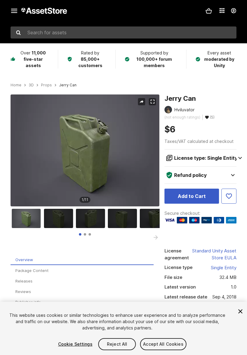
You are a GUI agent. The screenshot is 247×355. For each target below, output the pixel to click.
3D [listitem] (31, 85)
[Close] (240, 311)
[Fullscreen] (152, 101)
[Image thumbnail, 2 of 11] (60, 218)
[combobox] (123, 32)
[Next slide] (156, 237)
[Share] (141, 101)
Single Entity (223, 267)
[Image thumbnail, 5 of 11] (156, 218)
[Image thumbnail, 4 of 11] (124, 218)
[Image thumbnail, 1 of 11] (27, 218)
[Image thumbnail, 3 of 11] (92, 218)
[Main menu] (14, 11)
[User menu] (233, 11)
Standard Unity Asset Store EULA (214, 254)
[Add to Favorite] (228, 196)
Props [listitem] (46, 85)
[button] (208, 10)
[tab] (80, 234)
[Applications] (222, 10)
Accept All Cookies (163, 344)
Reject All (117, 344)
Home (16, 85)
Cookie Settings (75, 344)
